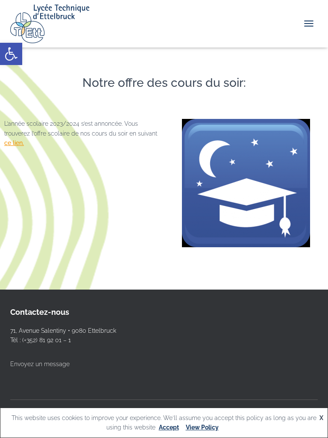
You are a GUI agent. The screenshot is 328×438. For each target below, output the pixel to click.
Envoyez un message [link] (40, 364)
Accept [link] (169, 427)
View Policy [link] (202, 427)
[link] (11, 54)
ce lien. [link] (14, 142)
